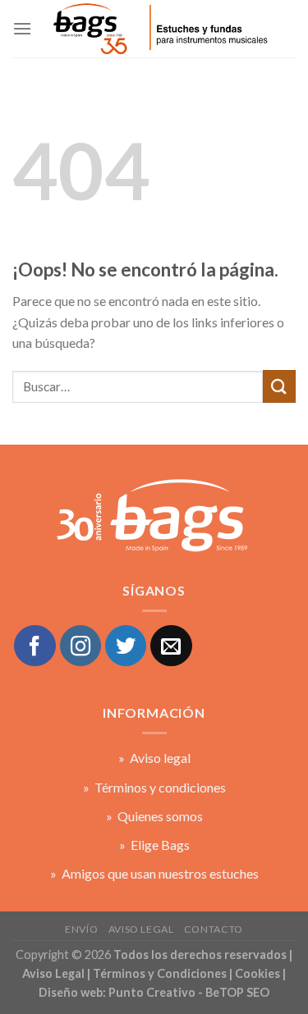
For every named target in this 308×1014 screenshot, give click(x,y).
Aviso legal (141, 929)
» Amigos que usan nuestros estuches (154, 873)
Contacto (213, 929)
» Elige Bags (154, 844)
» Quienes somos (154, 816)
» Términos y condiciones (154, 787)
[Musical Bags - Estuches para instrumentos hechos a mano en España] (159, 29)
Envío (81, 929)
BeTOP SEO (237, 992)
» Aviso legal (154, 757)
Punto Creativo (151, 992)
